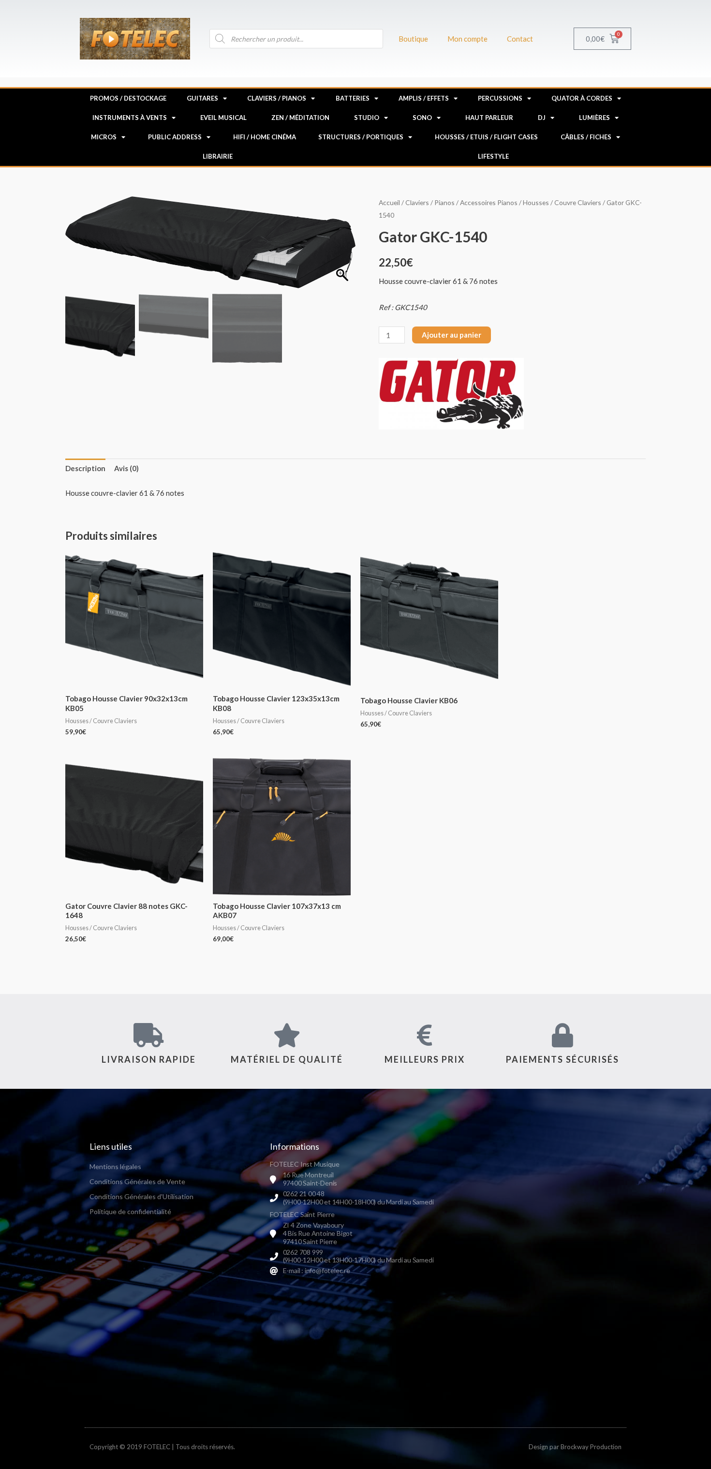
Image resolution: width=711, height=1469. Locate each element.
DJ (542, 117)
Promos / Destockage (128, 98)
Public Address (175, 137)
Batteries (353, 98)
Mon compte (467, 38)
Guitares (202, 98)
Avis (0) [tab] (126, 468)
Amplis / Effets (424, 98)
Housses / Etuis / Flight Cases (486, 137)
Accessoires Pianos (489, 202)
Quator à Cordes (581, 98)
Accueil (389, 202)
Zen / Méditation (300, 117)
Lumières (594, 117)
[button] (343, 247)
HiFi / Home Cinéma (264, 137)
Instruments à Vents (129, 117)
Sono (422, 117)
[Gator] (451, 394)
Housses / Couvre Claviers (562, 202)
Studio (366, 117)
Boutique (413, 38)
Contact (520, 38)
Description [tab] (85, 468)
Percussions (500, 98)
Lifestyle (493, 156)
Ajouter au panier (451, 334)
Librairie (218, 156)
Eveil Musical (223, 117)
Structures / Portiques (360, 137)
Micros (104, 137)
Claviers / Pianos (276, 98)
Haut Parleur (489, 117)
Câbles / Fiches (586, 137)
